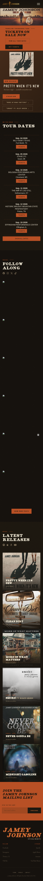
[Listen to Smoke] (21, 686)
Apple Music (36, 852)
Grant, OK (21, 159)
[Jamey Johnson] (11, 4)
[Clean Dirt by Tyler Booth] (21, 610)
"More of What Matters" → (17, 102)
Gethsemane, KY (21, 193)
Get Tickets (14, 47)
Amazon (37, 856)
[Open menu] (38, 4)
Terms (14, 872)
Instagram (6, 852)
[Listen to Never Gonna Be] (21, 725)
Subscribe (34, 810)
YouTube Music (35, 861)
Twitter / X (6, 856)
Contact (27, 872)
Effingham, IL (21, 227)
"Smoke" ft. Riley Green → (17, 108)
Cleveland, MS (21, 177)
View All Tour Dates (17, 41)
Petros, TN (21, 211)
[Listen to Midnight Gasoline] (21, 763)
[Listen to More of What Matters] (21, 648)
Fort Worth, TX (21, 143)
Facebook (5, 848)
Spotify (38, 848)
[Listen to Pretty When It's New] (21, 572)
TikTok (5, 861)
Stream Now (11, 96)
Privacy (20, 872)
